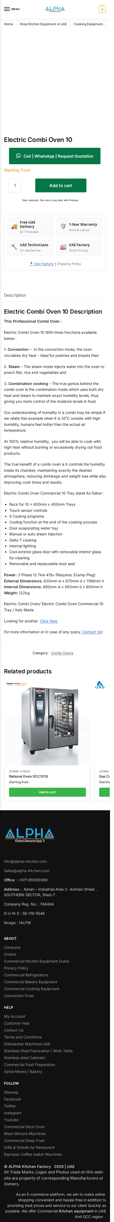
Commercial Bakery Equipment (30, 982)
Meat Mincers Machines (25, 1133)
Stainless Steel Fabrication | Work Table (38, 1050)
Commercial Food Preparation (30, 1064)
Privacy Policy (16, 968)
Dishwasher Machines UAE (27, 1044)
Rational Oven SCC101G (28, 776)
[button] (101, 9)
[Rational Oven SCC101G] (47, 723)
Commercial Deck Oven (25, 1126)
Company (12, 947)
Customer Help (17, 1023)
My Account (14, 1016)
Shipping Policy (69, 263)
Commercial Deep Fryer (24, 1140)
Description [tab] (15, 295)
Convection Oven (19, 995)
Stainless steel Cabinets (25, 1057)
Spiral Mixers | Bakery (23, 1071)
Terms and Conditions (23, 1037)
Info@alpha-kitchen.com (25, 861)
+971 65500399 (33, 880)
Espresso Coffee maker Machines (33, 1154)
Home (8, 24)
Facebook (12, 1099)
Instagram (12, 1113)
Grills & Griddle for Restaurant (30, 1147)
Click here (49, 621)
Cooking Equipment (88, 24)
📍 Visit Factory (41, 263)
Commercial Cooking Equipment (32, 988)
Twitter (10, 1106)
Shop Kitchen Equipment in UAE (43, 24)
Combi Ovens (62, 653)
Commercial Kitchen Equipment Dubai (36, 961)
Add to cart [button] (47, 792)
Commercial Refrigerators (26, 975)
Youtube (11, 1119)
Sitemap (11, 1092)
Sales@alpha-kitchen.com (26, 870)
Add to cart (60, 185)
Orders (10, 954)
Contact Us (92, 632)
